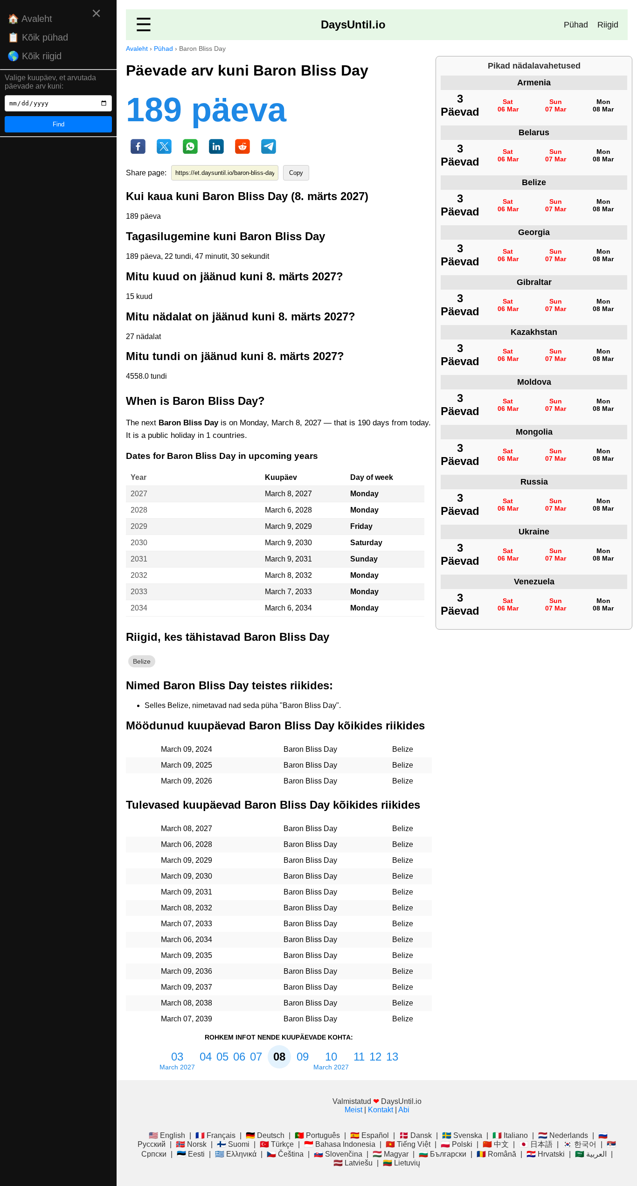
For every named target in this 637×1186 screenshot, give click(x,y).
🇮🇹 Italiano (510, 1135)
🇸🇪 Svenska (462, 1135)
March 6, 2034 (288, 608)
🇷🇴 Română (496, 1154)
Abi (403, 1110)
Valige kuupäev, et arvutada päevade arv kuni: (50, 82)
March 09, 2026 (186, 781)
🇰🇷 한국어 (579, 1144)
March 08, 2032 (186, 908)
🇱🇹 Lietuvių (401, 1163)
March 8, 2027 (288, 494)
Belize (142, 661)
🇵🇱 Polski (456, 1144)
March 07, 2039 (186, 1019)
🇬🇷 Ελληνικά (235, 1154)
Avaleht (137, 48)
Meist (353, 1110)
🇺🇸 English (167, 1135)
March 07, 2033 (186, 924)
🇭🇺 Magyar (391, 1154)
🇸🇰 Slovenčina (338, 1154)
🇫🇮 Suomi (233, 1144)
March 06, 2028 (186, 844)
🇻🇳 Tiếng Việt (408, 1144)
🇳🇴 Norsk (191, 1144)
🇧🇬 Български (442, 1154)
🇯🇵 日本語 (536, 1144)
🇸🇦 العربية (591, 1154)
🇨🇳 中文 (496, 1144)
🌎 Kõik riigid (34, 56)
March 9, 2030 (288, 543)
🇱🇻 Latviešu (353, 1163)
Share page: (146, 173)
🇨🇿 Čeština (285, 1154)
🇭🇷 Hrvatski (545, 1154)
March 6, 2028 (288, 510)
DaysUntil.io (353, 24)
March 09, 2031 (186, 892)
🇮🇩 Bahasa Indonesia (339, 1144)
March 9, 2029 (288, 526)
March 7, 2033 (288, 592)
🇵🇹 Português (317, 1135)
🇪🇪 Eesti (191, 1154)
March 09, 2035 (186, 955)
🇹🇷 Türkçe (277, 1144)
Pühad (576, 24)
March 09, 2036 (186, 971)
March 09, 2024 (186, 749)
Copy (296, 172)
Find (58, 124)
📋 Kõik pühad (37, 37)
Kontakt (380, 1110)
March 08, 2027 (186, 828)
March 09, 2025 (186, 765)
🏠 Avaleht (29, 19)
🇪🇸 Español (369, 1135)
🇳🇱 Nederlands (563, 1135)
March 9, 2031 (288, 559)
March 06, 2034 (186, 939)
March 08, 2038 (186, 1003)
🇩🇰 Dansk (415, 1135)
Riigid (607, 24)
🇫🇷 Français (215, 1135)
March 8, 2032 (288, 575)
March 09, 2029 (186, 860)
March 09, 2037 (186, 987)
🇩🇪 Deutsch (265, 1135)
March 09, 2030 (186, 876)
